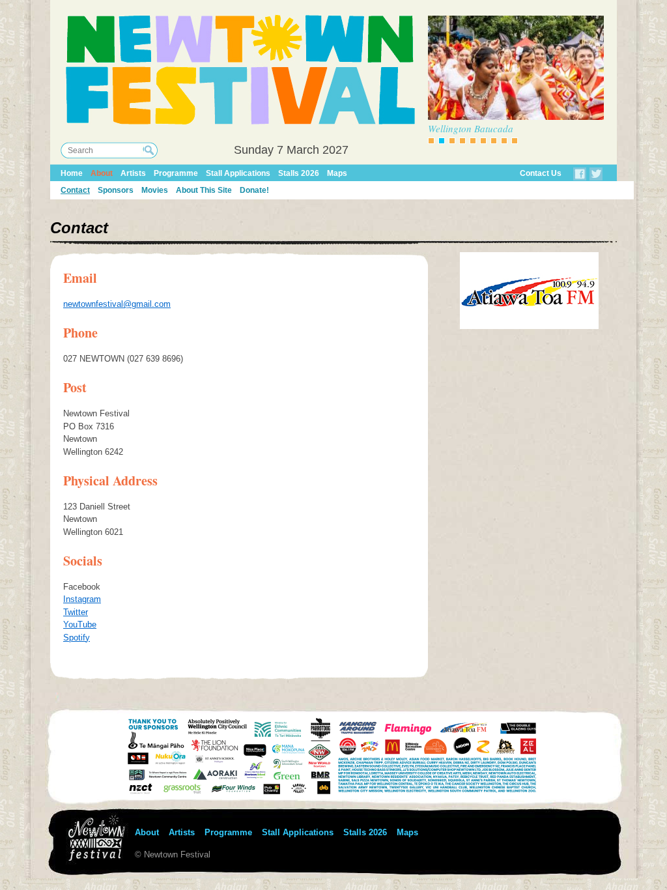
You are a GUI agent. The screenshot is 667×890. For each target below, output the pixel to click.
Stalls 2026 (298, 173)
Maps (337, 173)
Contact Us (540, 173)
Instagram (82, 599)
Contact (75, 190)
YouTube (79, 624)
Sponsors (116, 190)
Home (72, 173)
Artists (133, 173)
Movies (154, 190)
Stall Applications (238, 173)
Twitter (75, 612)
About (102, 173)
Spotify (76, 637)
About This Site (204, 190)
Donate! (254, 190)
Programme (176, 173)
